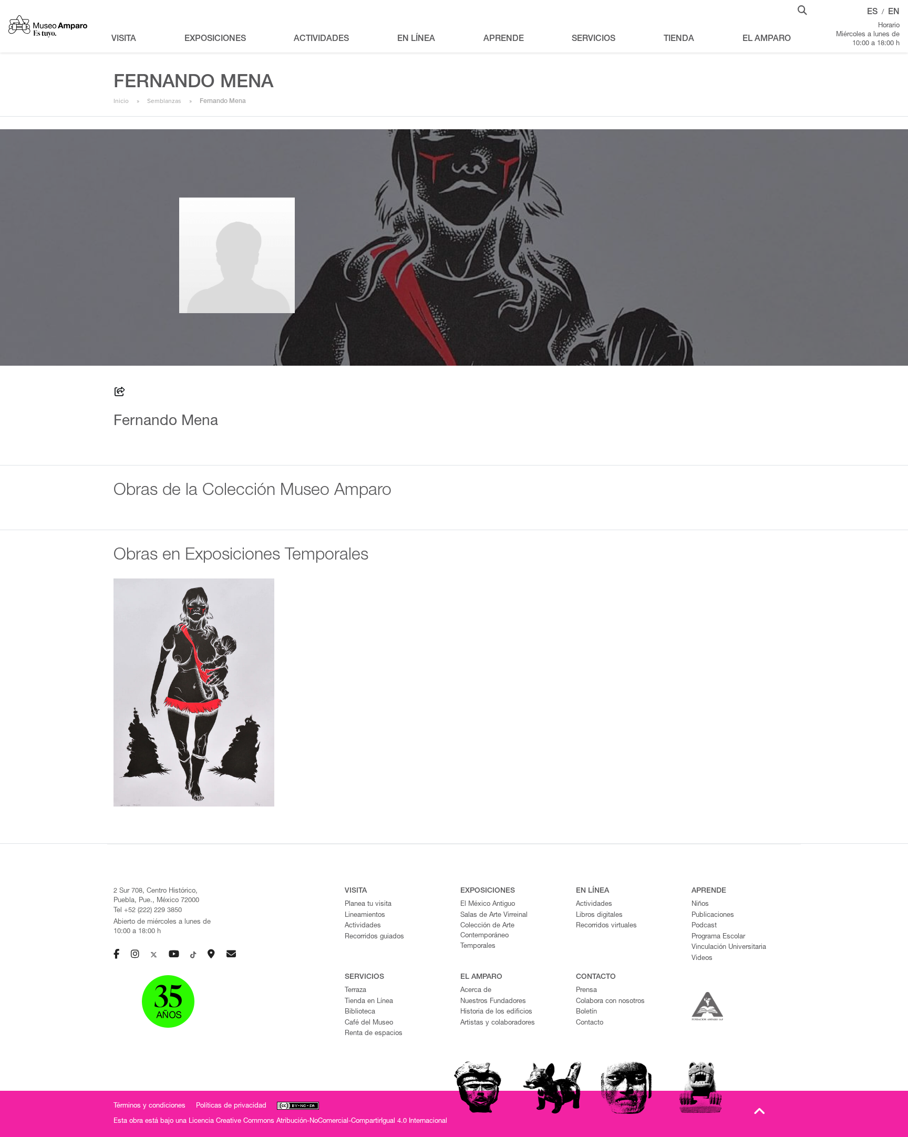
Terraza (355, 990)
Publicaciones (713, 915)
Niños (700, 904)
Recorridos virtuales (606, 926)
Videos (702, 958)
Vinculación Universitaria (729, 947)
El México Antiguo (487, 904)
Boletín (586, 1012)
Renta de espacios (374, 1033)
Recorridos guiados (374, 937)
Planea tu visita (368, 904)
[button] (802, 9)
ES (872, 12)
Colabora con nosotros (610, 1001)
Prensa (586, 990)
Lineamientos (365, 915)
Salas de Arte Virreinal (494, 915)
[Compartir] (119, 393)
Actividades (363, 926)
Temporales (478, 946)
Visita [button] (123, 39)
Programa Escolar (718, 937)
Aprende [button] (503, 39)
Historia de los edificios (496, 1012)
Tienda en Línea (369, 1001)
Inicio (121, 101)
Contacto (589, 1023)
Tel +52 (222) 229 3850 (147, 910)
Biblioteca (360, 1012)
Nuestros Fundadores (493, 1001)
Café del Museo (369, 1023)
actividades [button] (321, 39)
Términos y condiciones (149, 1106)
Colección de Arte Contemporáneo (487, 931)
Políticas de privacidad (231, 1106)
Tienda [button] (679, 39)
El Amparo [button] (766, 39)
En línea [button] (416, 39)
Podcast (704, 926)
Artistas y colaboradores (497, 1023)
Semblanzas (164, 101)
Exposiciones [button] (215, 39)
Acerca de (475, 990)
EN (894, 12)
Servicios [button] (593, 39)
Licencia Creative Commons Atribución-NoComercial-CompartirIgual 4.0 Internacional (318, 1121)
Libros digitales (599, 915)
